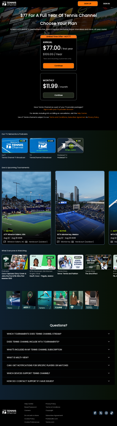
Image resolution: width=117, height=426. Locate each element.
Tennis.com (50, 422)
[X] (101, 413)
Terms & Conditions (53, 407)
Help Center (82, 113)
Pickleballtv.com (52, 419)
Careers (27, 410)
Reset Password (30, 407)
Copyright (49, 410)
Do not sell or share (31, 415)
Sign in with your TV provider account (58, 109)
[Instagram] (106, 413)
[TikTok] (112, 413)
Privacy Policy (93, 117)
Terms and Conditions (58, 117)
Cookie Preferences (31, 422)
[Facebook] (95, 413)
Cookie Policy (29, 419)
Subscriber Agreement (77, 117)
